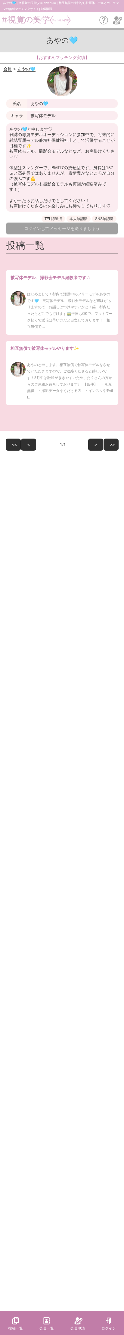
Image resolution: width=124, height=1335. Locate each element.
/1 (64, 444)
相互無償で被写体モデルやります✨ (45, 348)
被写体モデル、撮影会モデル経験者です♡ (51, 277)
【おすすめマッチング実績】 (62, 57)
